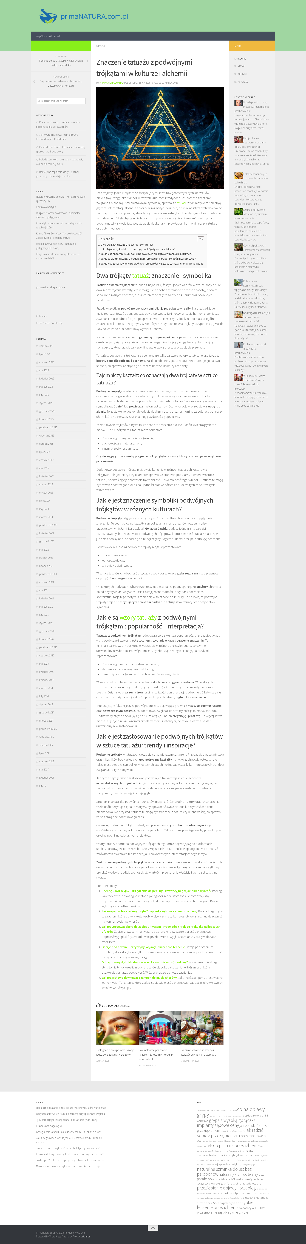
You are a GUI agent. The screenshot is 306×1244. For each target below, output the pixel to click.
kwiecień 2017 (46, 777)
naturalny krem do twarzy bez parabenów (230, 1176)
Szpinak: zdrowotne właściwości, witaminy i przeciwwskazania (251, 214)
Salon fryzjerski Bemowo (210, 1193)
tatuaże (182, 203)
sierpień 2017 (46, 745)
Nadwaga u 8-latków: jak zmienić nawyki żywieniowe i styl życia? (252, 317)
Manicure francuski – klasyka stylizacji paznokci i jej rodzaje (68, 1166)
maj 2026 (44, 370)
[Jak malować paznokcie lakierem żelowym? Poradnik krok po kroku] (160, 1028)
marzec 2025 (46, 484)
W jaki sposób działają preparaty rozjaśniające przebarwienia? (251, 107)
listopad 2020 (46, 639)
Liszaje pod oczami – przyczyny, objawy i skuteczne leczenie (143, 947)
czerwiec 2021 (46, 582)
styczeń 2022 (46, 557)
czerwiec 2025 (46, 460)
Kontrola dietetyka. (46, 207)
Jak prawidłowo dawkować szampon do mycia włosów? (139, 978)
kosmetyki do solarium (226, 1141)
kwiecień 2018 (46, 680)
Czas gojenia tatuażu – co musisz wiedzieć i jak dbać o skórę (68, 1132)
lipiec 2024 (44, 500)
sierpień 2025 (46, 443)
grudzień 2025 (46, 411)
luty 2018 (44, 696)
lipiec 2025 (44, 452)
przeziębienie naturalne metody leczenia (237, 1183)
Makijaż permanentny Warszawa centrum (228, 1151)
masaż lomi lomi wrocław (235, 1160)
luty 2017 (44, 785)
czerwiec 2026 (46, 362)
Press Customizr (81, 1236)
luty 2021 (44, 614)
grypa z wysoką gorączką (232, 1120)
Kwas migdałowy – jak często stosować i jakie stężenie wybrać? (70, 1154)
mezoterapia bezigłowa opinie (256, 1160)
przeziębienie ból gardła (229, 1179)
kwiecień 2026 (46, 378)
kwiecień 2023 (46, 533)
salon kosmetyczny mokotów (237, 1193)
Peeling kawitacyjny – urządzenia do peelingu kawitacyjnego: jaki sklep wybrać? (156, 891)
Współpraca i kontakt (48, 36)
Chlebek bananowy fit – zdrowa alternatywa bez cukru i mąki (251, 178)
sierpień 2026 (46, 346)
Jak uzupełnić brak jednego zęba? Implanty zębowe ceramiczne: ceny (149, 911)
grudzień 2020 (46, 631)
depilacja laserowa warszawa (231, 1116)
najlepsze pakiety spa (247, 1165)
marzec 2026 (46, 386)
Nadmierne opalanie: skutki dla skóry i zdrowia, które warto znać (71, 1107)
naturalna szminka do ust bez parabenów (224, 1171)
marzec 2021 (46, 606)
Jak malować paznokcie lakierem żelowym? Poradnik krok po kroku (156, 1054)
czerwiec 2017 (46, 761)
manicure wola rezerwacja (215, 1160)
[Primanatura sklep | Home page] (83, 16)
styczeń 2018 (46, 704)
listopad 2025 (46, 419)
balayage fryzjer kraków (206, 1110)
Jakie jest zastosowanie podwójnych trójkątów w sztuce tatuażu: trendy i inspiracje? (152, 263)
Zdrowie (242, 73)
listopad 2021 (46, 566)
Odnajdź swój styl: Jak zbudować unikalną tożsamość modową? (145, 962)
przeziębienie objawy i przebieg (226, 1188)
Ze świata (243, 82)
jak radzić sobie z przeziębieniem (230, 1132)
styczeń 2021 (46, 623)
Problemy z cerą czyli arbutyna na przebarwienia (250, 349)
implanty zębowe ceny (218, 1125)
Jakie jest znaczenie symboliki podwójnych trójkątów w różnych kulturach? (146, 254)
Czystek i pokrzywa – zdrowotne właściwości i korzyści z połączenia (252, 250)
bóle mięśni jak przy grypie (226, 1110)
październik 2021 (48, 574)
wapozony (245, 1208)
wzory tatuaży (138, 617)
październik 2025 (48, 427)
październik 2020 (48, 647)
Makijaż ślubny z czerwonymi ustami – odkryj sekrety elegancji (250, 142)
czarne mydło (214, 1116)
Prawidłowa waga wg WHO (50, 1125)
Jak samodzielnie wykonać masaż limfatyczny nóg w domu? (68, 1148)
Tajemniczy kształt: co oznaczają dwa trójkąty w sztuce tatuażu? (141, 249)
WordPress (55, 1236)
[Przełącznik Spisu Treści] (199, 239)
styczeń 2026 (46, 403)
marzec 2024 (46, 517)
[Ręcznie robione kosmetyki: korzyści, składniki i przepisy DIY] (202, 1028)
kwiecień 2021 (46, 598)
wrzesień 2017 (46, 737)
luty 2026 (44, 394)
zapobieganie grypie (233, 1212)
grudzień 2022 (46, 541)
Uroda (100, 46)
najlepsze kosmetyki (226, 1164)
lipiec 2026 (44, 354)
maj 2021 (44, 590)
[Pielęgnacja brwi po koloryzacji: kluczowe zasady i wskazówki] (117, 1028)
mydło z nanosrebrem (205, 1165)
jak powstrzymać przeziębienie (233, 1131)
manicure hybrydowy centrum (236, 1155)
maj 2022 (44, 549)
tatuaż (140, 275)
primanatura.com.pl (111, 82)
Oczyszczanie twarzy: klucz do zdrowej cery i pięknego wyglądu (70, 1113)
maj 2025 (44, 468)
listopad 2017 (46, 720)
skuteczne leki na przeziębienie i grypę (227, 1198)
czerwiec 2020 (46, 655)
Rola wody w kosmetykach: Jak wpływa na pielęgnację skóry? (250, 285)
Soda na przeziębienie (226, 1203)
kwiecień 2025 (46, 476)
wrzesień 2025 (46, 435)
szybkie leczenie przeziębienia (225, 1205)
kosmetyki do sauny (209, 1141)
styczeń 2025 (46, 492)
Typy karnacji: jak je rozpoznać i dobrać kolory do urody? (67, 1119)
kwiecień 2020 (46, 671)
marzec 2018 (46, 688)
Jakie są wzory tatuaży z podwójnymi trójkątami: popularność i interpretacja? (148, 258)
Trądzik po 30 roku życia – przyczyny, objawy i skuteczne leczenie (71, 1160)
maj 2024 (44, 509)
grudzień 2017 (46, 712)
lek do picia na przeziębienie (233, 1145)
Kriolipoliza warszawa (244, 1141)
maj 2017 (44, 769)
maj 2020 (44, 663)
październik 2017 (48, 728)
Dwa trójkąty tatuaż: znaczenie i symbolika (127, 244)
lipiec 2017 (44, 753)
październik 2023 (48, 525)
